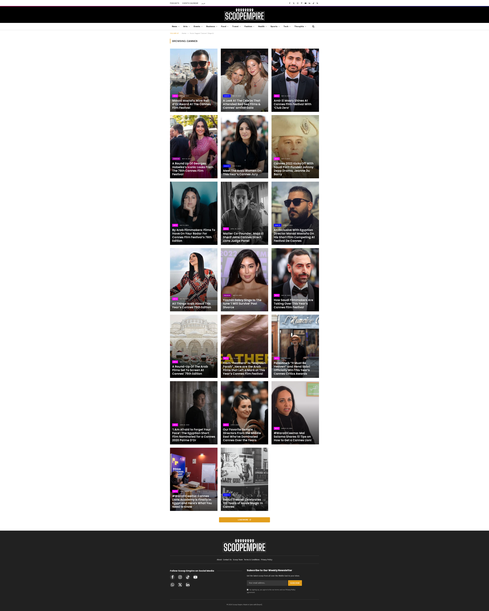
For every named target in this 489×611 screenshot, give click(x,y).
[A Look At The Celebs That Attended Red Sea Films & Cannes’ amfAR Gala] (244, 80)
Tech (285, 26)
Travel (235, 26)
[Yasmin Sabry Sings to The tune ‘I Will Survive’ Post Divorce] (244, 279)
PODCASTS (174, 3)
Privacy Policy (290, 590)
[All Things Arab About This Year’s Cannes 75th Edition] (194, 279)
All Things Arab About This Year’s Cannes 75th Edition (191, 305)
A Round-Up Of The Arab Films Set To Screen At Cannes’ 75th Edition (190, 370)
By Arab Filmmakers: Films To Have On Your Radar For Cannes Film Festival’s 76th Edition (193, 235)
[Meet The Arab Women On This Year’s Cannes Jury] (244, 146)
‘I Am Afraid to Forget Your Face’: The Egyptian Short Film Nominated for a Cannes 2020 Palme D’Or (193, 435)
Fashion (248, 26)
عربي (203, 3)
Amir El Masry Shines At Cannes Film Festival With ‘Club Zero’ (292, 104)
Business (210, 26)
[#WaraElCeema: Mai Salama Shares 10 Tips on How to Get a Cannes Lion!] (295, 412)
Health (261, 26)
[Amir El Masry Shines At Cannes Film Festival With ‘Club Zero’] (295, 80)
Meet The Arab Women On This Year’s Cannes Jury (242, 172)
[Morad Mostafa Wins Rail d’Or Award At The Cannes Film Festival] (194, 80)
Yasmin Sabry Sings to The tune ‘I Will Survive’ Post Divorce (242, 303)
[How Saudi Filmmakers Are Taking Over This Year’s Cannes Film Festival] (295, 279)
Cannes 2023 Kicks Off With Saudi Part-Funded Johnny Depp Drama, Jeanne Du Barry (293, 169)
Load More (243, 520)
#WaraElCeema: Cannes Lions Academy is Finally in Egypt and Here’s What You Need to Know (192, 501)
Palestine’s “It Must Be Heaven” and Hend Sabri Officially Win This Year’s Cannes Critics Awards (292, 368)
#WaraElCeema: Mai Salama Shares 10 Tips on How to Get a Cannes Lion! (293, 436)
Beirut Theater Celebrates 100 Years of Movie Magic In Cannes (243, 503)
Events (197, 26)
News (174, 26)
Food (223, 26)
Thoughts (299, 26)
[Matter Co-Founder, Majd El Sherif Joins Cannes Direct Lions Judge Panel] (244, 213)
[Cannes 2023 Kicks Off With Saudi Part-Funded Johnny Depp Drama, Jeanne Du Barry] (295, 146)
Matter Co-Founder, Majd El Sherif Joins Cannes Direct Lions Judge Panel (243, 237)
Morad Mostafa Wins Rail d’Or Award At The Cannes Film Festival (191, 104)
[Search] (313, 26)
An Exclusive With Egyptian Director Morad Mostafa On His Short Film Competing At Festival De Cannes (294, 235)
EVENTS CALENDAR (190, 3)
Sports (273, 26)
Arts (185, 26)
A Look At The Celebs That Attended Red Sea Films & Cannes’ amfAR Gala (241, 104)
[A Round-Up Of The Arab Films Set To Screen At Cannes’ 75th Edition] (194, 346)
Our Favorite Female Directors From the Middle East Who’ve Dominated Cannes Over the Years (242, 435)
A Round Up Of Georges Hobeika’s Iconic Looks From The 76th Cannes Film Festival (192, 169)
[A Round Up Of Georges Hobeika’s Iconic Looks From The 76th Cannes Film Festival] (194, 146)
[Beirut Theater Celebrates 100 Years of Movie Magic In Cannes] (244, 479)
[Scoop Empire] (244, 14)
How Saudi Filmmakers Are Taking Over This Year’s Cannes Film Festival (293, 303)
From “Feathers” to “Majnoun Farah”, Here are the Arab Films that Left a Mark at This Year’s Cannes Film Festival (244, 368)
